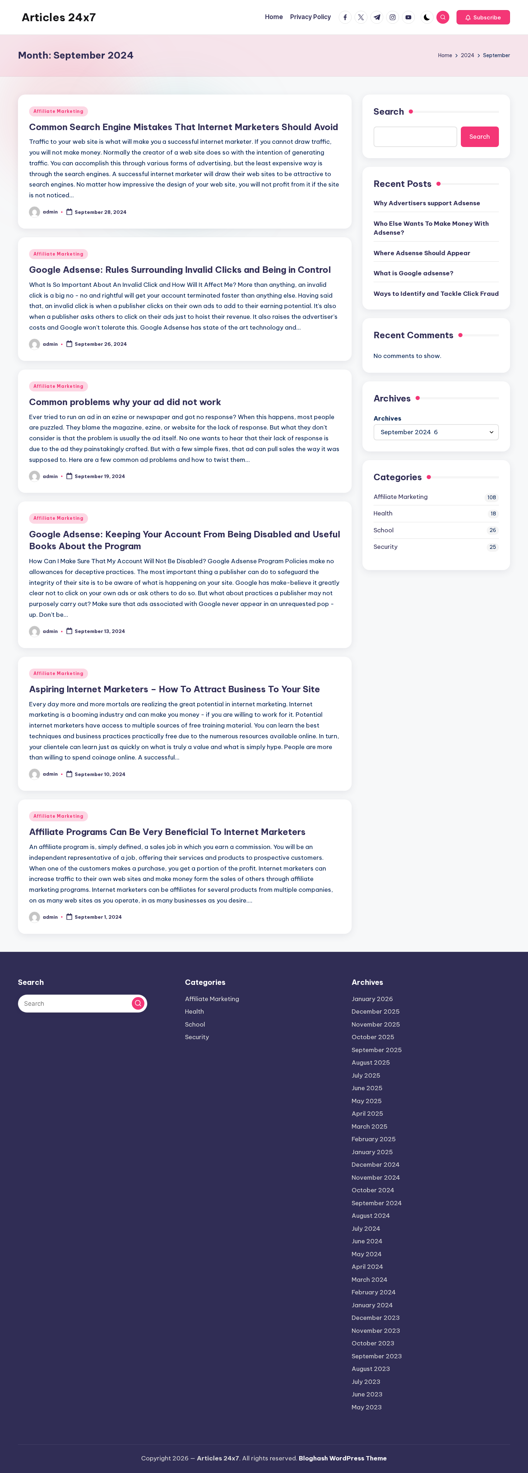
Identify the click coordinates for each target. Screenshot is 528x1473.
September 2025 (377, 1050)
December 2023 (376, 1318)
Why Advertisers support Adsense (427, 203)
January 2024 (372, 1305)
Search (389, 111)
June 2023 (367, 1394)
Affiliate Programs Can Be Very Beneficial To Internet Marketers (167, 831)
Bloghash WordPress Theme (343, 1458)
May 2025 (367, 1101)
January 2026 (372, 999)
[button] (483, 17)
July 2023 (366, 1382)
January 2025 (372, 1152)
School (384, 530)
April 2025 (367, 1114)
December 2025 (376, 1011)
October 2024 (373, 1190)
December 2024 (376, 1165)
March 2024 (370, 1280)
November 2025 (376, 1024)
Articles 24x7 (59, 17)
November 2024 (376, 1177)
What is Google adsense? (414, 273)
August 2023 (371, 1369)
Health (383, 513)
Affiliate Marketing (58, 111)
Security (386, 547)
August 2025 (371, 1062)
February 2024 (374, 1292)
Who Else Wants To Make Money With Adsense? (431, 228)
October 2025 (373, 1037)
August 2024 (371, 1216)
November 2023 (376, 1331)
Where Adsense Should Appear (422, 253)
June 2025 (367, 1088)
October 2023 (373, 1343)
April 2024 (367, 1267)
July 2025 (366, 1075)
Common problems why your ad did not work (125, 401)
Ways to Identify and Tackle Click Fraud (436, 294)
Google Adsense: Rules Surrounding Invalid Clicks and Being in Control (180, 269)
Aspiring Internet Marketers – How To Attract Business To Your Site (174, 689)
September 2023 (377, 1356)
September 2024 (377, 1203)
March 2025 (370, 1126)
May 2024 (367, 1254)
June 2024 (367, 1241)
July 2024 (366, 1229)
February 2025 (374, 1139)
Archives (387, 418)
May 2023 (367, 1407)
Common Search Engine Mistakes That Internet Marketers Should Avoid (183, 126)
